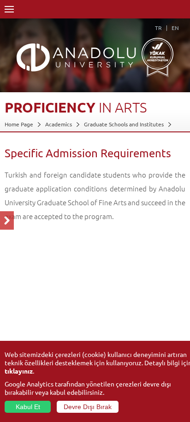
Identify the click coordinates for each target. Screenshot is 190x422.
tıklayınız (19, 371)
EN (175, 27)
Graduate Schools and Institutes (124, 124)
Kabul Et (28, 406)
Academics (58, 124)
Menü (9, 9)
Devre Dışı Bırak (88, 406)
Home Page (19, 124)
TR (158, 27)
